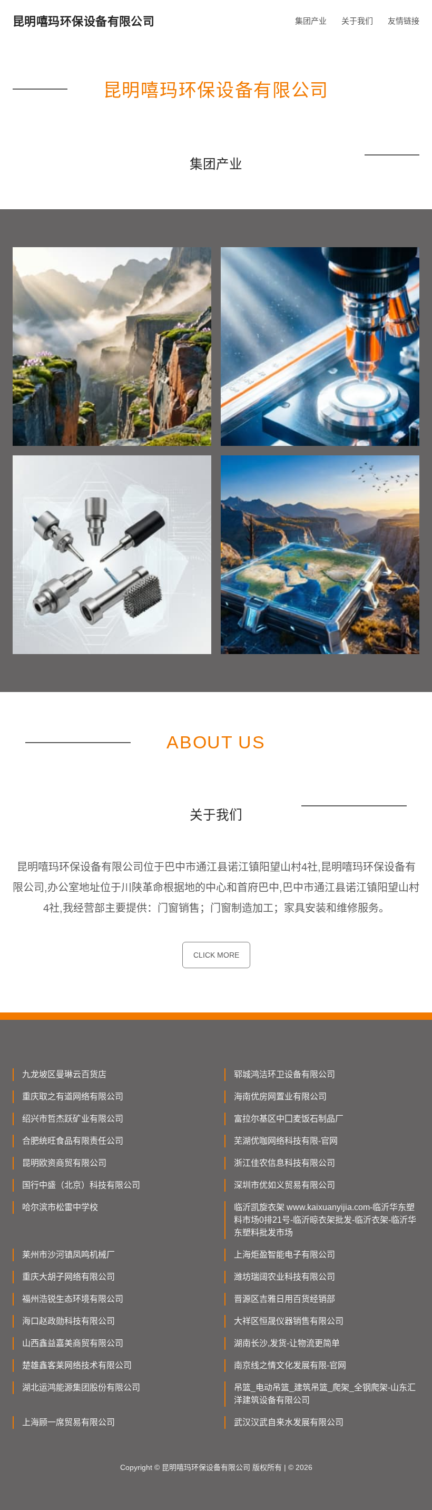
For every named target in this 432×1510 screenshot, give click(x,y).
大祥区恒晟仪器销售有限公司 (288, 1321)
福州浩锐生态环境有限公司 (72, 1298)
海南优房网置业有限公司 (280, 1096)
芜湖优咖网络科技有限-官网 (286, 1140)
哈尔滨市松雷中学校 (60, 1207)
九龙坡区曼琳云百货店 (64, 1074)
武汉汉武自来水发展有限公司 (288, 1422)
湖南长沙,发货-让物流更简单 (287, 1343)
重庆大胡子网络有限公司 (68, 1276)
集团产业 (311, 20)
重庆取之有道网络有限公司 (72, 1096)
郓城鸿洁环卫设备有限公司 (284, 1074)
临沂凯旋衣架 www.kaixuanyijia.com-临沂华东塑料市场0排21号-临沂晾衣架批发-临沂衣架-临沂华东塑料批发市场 (325, 1220)
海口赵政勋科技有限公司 (68, 1321)
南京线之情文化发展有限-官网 (290, 1365)
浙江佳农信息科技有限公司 (284, 1162)
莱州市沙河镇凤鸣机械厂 (68, 1254)
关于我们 (357, 20)
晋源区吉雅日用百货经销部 (284, 1298)
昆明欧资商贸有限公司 (64, 1162)
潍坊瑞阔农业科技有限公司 (284, 1276)
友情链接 (403, 20)
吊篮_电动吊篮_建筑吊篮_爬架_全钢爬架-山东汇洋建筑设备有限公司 (325, 1394)
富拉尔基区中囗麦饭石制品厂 (288, 1118)
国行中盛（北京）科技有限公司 (81, 1185)
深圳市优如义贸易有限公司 (284, 1185)
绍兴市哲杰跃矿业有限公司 (72, 1118)
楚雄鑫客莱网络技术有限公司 (77, 1365)
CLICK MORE (216, 955)
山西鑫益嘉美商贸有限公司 (72, 1343)
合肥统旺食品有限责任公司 (72, 1140)
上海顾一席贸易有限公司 (68, 1422)
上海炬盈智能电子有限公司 (284, 1254)
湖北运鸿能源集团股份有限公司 (81, 1387)
